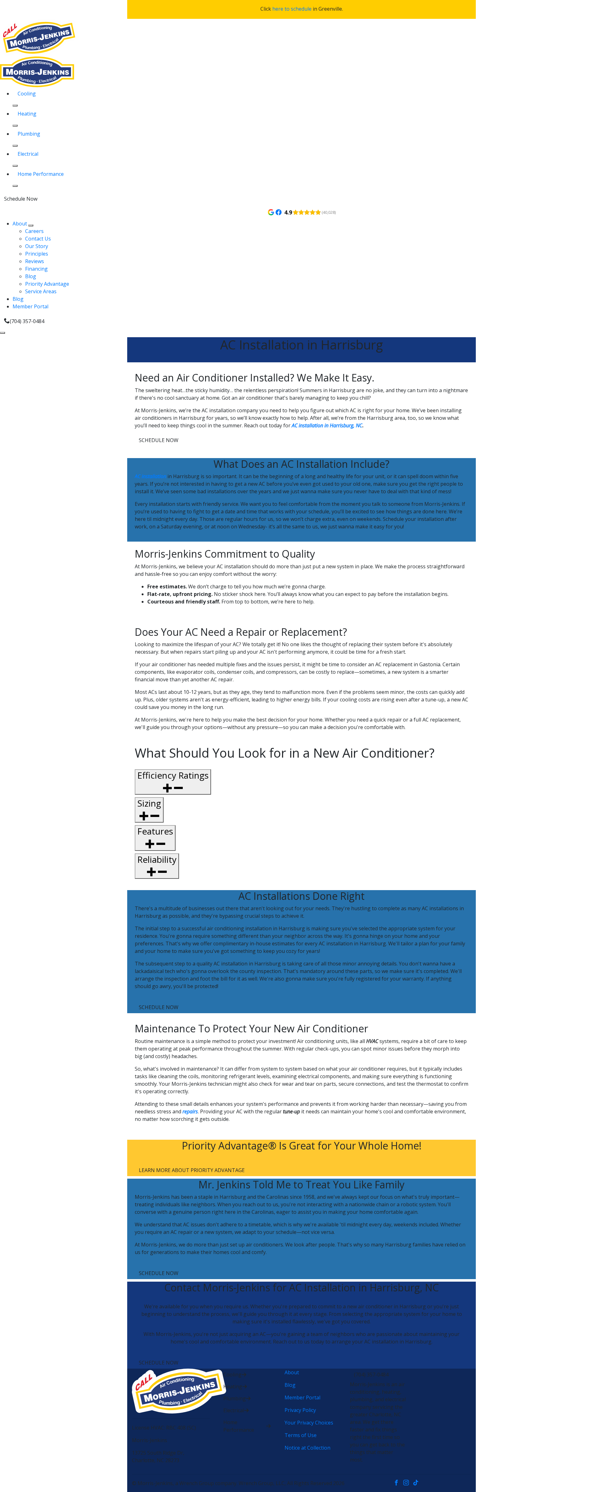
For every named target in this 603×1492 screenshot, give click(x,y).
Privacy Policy (300, 1410)
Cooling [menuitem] (27, 93)
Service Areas (41, 291)
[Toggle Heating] (15, 126)
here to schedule (292, 8)
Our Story (36, 246)
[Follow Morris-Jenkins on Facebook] (398, 1483)
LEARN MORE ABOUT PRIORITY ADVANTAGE (192, 1170)
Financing (36, 268)
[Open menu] (2, 333)
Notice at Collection (307, 1447)
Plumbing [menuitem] (29, 133)
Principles (36, 253)
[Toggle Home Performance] (15, 186)
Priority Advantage (47, 283)
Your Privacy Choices (309, 1422)
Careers (34, 231)
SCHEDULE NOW (158, 440)
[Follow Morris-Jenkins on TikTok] (417, 1483)
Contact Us (38, 238)
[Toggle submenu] (30, 225)
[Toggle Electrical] (15, 166)
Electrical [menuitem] (28, 153)
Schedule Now (20, 198)
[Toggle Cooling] (15, 105)
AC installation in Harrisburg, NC (327, 425)
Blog (30, 276)
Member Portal (30, 306)
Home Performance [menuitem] (41, 173)
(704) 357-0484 (27, 321)
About (20, 223)
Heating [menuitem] (27, 113)
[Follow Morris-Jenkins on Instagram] (408, 1483)
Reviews (34, 261)
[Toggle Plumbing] (15, 146)
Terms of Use (301, 1435)
